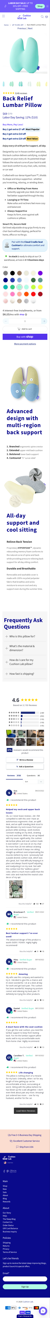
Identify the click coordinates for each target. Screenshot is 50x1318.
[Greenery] (12, 287)
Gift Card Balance (10, 1228)
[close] (47, 6)
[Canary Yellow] (40, 287)
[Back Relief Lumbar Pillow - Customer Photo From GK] (31, 734)
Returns (6, 1245)
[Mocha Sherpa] (19, 301)
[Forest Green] (33, 280)
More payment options (25, 344)
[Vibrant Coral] (19, 294)
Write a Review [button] (26, 760)
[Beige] (33, 273)
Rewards (6, 1201)
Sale (5, 1192)
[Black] (12, 273)
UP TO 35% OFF (17, 25)
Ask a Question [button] (26, 766)
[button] (36, 904)
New (5, 1189)
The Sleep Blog (9, 1219)
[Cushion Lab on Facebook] (4, 1172)
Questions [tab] (31, 775)
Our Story (7, 1212)
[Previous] (7, 55)
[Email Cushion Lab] (14, 1172)
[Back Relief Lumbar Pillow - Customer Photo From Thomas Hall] (41, 742)
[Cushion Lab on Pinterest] (7, 1172)
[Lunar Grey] (26, 273)
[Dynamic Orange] (26, 294)
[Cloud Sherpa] (33, 301)
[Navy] (5, 280)
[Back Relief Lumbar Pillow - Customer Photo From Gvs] (21, 734)
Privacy (6, 1249)
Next (30, 28)
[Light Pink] (5, 294)
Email (6, 1273)
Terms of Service (10, 1252)
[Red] (40, 294)
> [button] (26, 1111)
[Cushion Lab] (25, 16)
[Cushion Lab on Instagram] (11, 1172)
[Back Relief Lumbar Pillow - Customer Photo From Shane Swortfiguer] (31, 742)
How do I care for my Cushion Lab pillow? (21, 662)
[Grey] (5, 273)
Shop (40, 6)
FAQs (5, 1215)
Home (6, 25)
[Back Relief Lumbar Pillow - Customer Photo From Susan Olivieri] (11, 734)
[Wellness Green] (40, 280)
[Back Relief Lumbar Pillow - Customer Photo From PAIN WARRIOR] (11, 742)
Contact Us (7, 1222)
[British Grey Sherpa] (26, 301)
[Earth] (19, 273)
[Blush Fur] (5, 301)
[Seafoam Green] (26, 287)
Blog (5, 1198)
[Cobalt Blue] (12, 280)
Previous (22, 28)
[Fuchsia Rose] (12, 294)
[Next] (43, 55)
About (5, 1195)
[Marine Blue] (19, 280)
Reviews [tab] (11, 775)
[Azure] (26, 280)
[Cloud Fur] (12, 301)
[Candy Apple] (33, 294)
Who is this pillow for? (22, 636)
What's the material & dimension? (22, 648)
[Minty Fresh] (19, 287)
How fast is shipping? (21, 674)
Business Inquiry (10, 1231)
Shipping (7, 1242)
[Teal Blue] (5, 287)
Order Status (8, 1225)
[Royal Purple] (40, 273)
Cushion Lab (28, 1301)
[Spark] (33, 287)
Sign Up (25, 1286)
